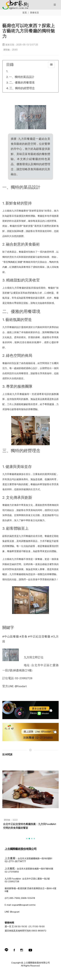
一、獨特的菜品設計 (21, 77)
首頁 (24, 12)
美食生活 (34, 12)
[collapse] (51, 65)
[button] (26, 838)
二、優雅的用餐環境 (22, 82)
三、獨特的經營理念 (22, 88)
